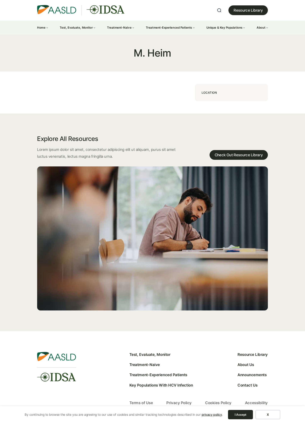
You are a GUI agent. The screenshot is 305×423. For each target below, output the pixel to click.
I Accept (240, 414)
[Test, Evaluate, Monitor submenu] (94, 27)
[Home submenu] (47, 27)
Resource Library (248, 10)
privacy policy (212, 415)
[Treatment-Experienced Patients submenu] (194, 27)
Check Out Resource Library (239, 155)
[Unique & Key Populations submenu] (244, 27)
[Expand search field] (219, 10)
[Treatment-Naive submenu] (133, 27)
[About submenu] (267, 27)
